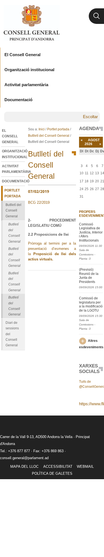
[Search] (96, 16)
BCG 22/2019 (39, 202)
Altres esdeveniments (91, 344)
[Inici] (31, 22)
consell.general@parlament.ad (24, 458)
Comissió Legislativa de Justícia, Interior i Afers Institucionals (91, 232)
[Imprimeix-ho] (54, 279)
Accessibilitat (57, 466)
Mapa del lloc (24, 466)
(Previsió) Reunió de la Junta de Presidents (88, 276)
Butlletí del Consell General (48, 136)
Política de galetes (52, 473)
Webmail (85, 466)
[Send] (70, 279)
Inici (42, 129)
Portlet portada (58, 129)
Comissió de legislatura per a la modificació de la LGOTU (91, 304)
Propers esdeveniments (91, 214)
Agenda (89, 128)
